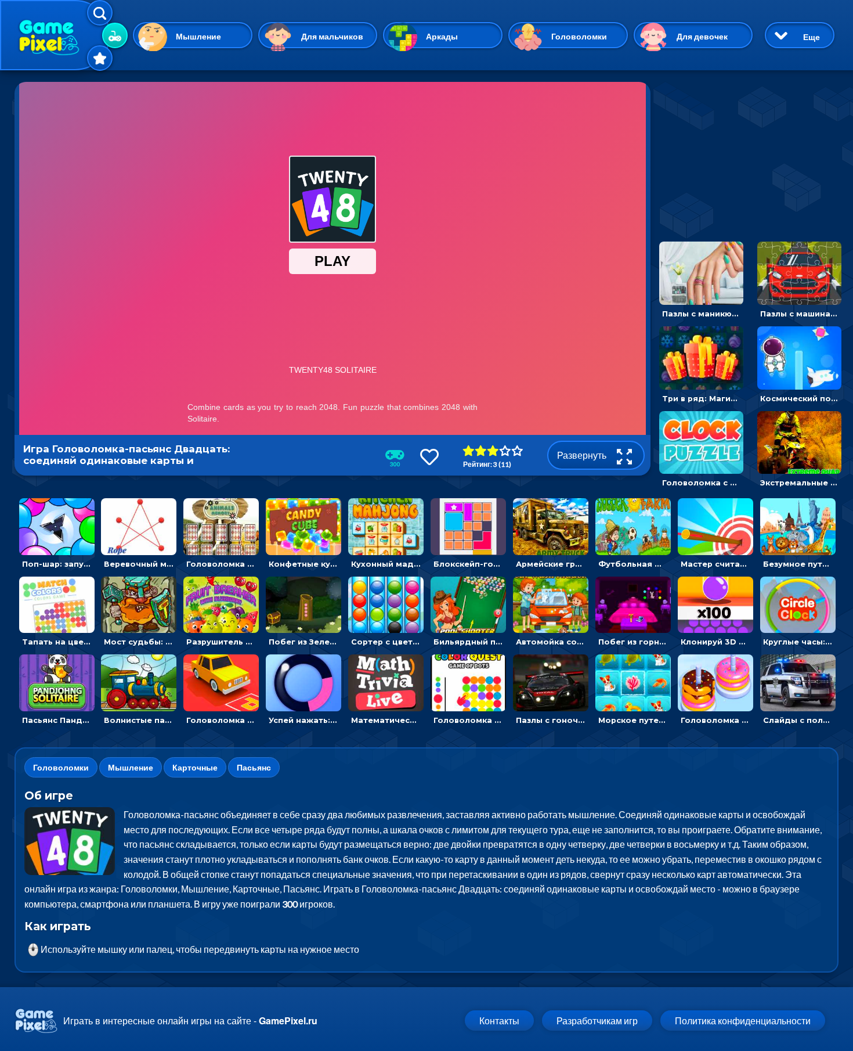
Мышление (198, 36)
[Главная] (55, 35)
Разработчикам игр (597, 1020)
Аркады (442, 36)
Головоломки (579, 36)
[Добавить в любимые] (429, 456)
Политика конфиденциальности (743, 1020)
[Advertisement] (747, 154)
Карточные (195, 767)
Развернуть (582, 454)
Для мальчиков (332, 36)
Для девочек (702, 36)
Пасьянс (254, 767)
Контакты (499, 1020)
